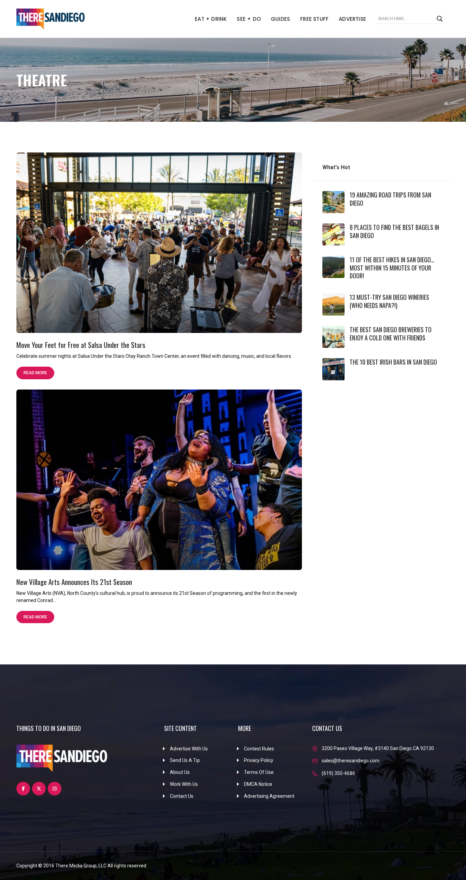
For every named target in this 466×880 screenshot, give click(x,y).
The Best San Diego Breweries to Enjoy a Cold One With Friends (391, 333)
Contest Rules (259, 748)
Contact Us (181, 796)
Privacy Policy (258, 760)
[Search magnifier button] (440, 19)
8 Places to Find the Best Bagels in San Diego (394, 231)
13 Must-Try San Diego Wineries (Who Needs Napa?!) (389, 301)
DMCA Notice (258, 784)
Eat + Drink (211, 19)
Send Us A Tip (185, 760)
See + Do (249, 19)
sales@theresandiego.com (350, 760)
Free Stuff (314, 19)
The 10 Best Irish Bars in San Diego (393, 361)
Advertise (352, 19)
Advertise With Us (189, 748)
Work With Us (184, 784)
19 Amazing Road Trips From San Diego (390, 198)
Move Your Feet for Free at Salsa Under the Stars (80, 344)
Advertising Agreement (269, 796)
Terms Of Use (259, 772)
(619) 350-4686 (338, 773)
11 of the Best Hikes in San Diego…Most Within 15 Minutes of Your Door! (392, 267)
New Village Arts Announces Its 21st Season (74, 581)
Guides (280, 19)
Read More (35, 372)
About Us (180, 772)
